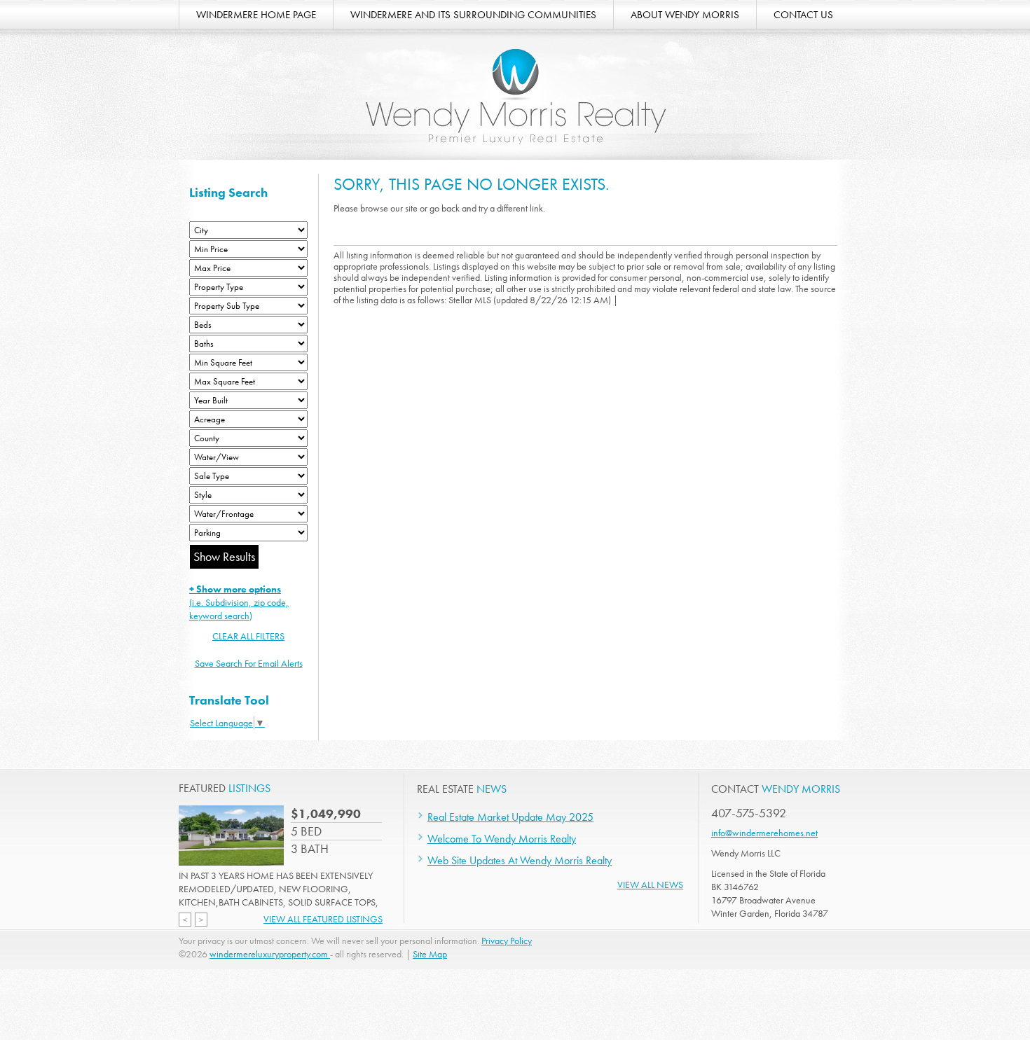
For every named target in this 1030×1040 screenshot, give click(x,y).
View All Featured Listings (323, 919)
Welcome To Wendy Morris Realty (501, 838)
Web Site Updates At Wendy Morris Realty (519, 860)
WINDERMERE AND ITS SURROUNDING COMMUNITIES (473, 15)
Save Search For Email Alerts (249, 663)
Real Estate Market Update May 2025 (510, 817)
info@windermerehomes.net (764, 832)
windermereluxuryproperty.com (270, 954)
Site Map (430, 954)
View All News (650, 884)
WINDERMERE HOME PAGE (256, 15)
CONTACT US (803, 15)
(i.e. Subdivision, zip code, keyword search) (239, 602)
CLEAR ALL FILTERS (248, 636)
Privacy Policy (506, 940)
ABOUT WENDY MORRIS (685, 15)
